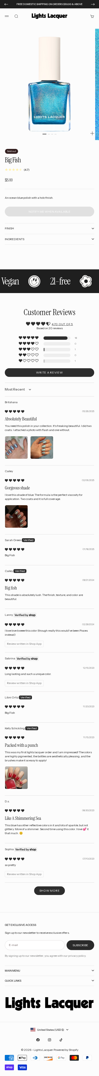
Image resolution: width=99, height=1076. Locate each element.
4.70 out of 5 (62, 324)
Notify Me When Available (49, 211)
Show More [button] (49, 890)
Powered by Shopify (66, 1050)
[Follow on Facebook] (38, 1040)
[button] (29, 338)
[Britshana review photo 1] (16, 447)
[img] (14, 411)
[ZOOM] (92, 133)
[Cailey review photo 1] (16, 516)
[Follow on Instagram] (49, 1040)
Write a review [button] (49, 372)
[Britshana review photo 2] (41, 447)
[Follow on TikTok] (61, 1040)
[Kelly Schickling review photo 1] (16, 777)
